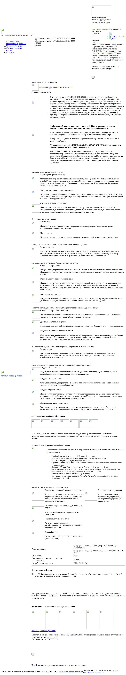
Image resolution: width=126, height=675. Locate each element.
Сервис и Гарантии (14, 46)
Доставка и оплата (14, 48)
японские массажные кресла (71, 671)
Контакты (10, 52)
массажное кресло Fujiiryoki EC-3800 (66, 635)
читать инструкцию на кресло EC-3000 (55, 87)
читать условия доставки (11, 376)
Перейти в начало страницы (43, 665)
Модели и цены (12, 41)
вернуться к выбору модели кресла (106, 29)
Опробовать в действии (16, 44)
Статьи (9, 50)
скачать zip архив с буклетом (43, 631)
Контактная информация (93, 672)
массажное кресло (105, 53)
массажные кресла (63, 665)
